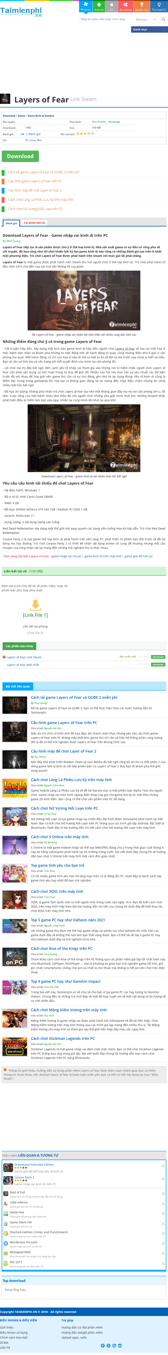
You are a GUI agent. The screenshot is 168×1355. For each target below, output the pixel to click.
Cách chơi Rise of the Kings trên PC (61, 948)
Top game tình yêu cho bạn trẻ (57, 865)
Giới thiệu (7, 1327)
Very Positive (99, 121)
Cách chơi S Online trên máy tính (60, 836)
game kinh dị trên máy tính (103, 556)
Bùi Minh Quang (11, 241)
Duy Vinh (49, 1015)
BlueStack (44, 963)
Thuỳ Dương (40, 703)
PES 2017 (16, 1262)
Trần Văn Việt (51, 987)
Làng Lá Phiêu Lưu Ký (64, 790)
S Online (56, 856)
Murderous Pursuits (23, 1242)
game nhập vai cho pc (66, 556)
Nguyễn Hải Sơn (52, 728)
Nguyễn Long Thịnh (54, 925)
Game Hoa (17, 1212)
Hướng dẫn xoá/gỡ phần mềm (82, 1332)
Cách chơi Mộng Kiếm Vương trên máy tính (69, 1009)
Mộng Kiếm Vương (43, 1025)
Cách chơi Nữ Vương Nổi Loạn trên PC (35, 209)
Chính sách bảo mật (13, 1337)
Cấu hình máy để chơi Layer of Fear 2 (34, 190)
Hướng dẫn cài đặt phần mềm (82, 1327)
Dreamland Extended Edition (34, 1165)
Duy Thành (40, 757)
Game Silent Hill (21, 1222)
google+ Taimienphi (108, 1346)
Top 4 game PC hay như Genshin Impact (66, 981)
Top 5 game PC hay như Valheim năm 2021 (68, 919)
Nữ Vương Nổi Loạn (74, 823)
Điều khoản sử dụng (14, 1332)
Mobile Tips (141, 9)
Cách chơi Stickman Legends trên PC (63, 1038)
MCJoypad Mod (20, 1252)
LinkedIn (120, 1346)
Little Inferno (18, 1202)
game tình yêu (41, 880)
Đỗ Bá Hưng (50, 842)
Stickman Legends (151, 1049)
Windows (86, 9)
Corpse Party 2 (56, 543)
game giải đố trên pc (139, 556)
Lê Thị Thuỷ (50, 814)
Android (98, 9)
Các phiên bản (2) (34, 222)
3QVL (34, 906)
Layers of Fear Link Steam (24, 657)
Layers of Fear (52, 256)
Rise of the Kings (72, 959)
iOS (112, 9)
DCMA (4, 1343)
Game (21, 115)
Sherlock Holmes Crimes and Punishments (39, 1232)
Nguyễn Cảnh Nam (54, 785)
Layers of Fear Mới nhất (23, 665)
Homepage (114, 121)
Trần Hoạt (49, 871)
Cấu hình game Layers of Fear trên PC (35, 181)
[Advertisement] (84, 63)
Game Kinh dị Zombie (41, 115)
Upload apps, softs (74, 1337)
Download (9, 115)
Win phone (126, 9)
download (21, 12)
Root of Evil (17, 1192)
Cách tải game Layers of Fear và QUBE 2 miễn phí (43, 172)
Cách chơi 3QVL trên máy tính (57, 891)
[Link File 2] (35, 633)
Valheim (130, 931)
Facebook (103, 1346)
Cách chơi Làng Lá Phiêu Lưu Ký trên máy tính (40, 199)
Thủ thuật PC (159, 9)
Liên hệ (5, 1347)
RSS (114, 1346)
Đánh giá (11, 223)
